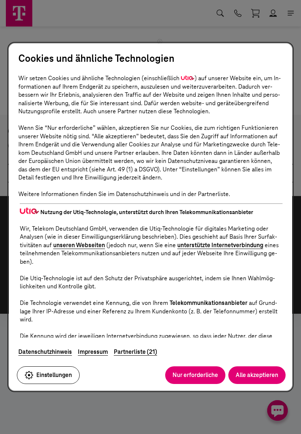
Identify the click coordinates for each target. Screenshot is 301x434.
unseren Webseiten (79, 245)
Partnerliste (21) (135, 352)
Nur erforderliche (195, 375)
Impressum (93, 352)
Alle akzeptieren (257, 375)
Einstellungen (54, 375)
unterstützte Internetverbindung (220, 245)
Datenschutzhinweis (45, 352)
